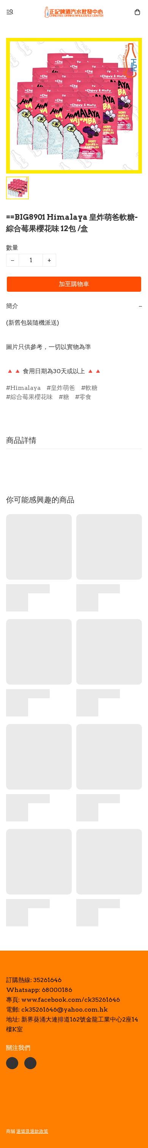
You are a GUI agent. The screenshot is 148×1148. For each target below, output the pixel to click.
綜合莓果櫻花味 (31, 396)
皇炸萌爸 (63, 387)
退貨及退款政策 (32, 1131)
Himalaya (25, 387)
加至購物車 (74, 284)
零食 (85, 396)
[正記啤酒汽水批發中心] (74, 12)
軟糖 (91, 387)
